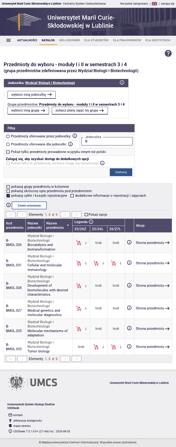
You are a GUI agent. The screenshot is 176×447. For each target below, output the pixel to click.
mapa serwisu (22, 426)
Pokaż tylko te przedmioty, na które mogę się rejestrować (55, 163)
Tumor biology (39, 351)
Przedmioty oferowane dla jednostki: (39, 144)
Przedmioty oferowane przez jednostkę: (41, 136)
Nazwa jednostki (35, 225)
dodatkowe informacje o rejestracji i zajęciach (110, 196)
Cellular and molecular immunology (45, 267)
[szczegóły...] (86, 242)
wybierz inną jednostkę (28, 95)
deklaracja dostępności (27, 420)
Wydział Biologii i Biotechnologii (50, 83)
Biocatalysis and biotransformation (41, 247)
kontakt (18, 415)
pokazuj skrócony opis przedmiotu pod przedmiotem (51, 191)
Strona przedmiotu (150, 243)
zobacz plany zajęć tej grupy (76, 110)
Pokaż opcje (97, 215)
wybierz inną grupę (25, 110)
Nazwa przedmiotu (55, 225)
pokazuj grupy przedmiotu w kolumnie (39, 187)
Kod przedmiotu (14, 225)
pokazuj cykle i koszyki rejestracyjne (39, 196)
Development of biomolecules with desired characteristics (48, 290)
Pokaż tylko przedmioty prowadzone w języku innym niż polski (58, 152)
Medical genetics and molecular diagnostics (45, 312)
